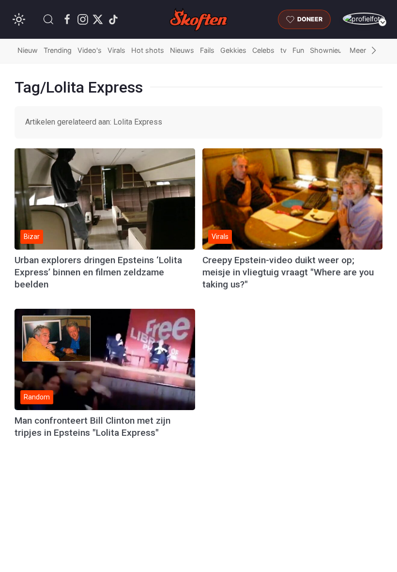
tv (283, 50)
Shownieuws (330, 50)
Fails (207, 50)
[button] (48, 19)
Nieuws (182, 50)
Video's (89, 50)
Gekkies (233, 50)
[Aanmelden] (364, 19)
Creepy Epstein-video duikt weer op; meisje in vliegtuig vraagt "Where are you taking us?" (288, 272)
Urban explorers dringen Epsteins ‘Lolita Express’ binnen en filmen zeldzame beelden (98, 272)
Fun (298, 50)
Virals (116, 50)
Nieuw (27, 50)
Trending (58, 50)
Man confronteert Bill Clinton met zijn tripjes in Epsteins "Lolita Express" (92, 426)
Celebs (263, 50)
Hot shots (147, 50)
